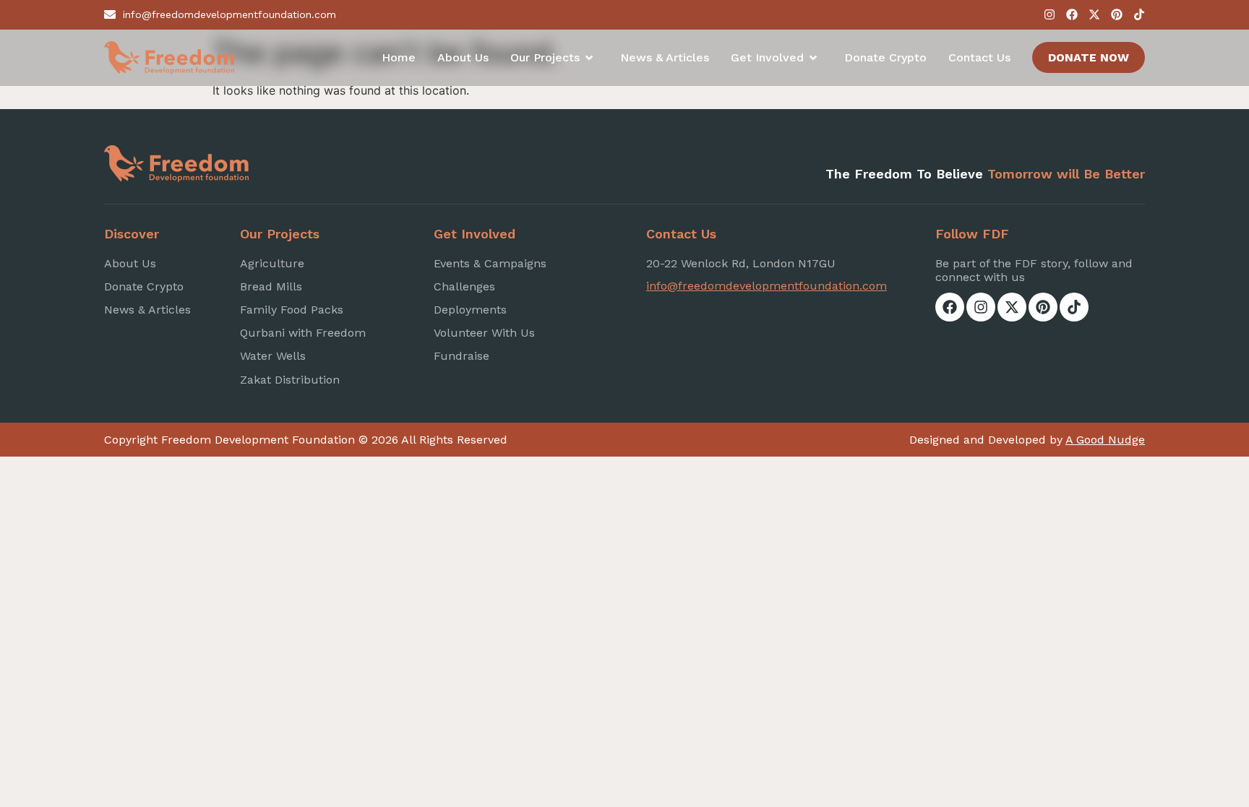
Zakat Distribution (290, 380)
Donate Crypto (885, 57)
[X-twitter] (1094, 14)
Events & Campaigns (490, 263)
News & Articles (664, 57)
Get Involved (767, 57)
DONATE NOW (1088, 57)
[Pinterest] (1117, 14)
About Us (463, 57)
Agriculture (272, 263)
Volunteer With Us (484, 333)
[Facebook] (1072, 14)
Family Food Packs (291, 309)
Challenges (464, 286)
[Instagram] (1049, 14)
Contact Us (979, 57)
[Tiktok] (1139, 14)
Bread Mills (271, 286)
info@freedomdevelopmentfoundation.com (229, 14)
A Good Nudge (1105, 439)
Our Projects (545, 57)
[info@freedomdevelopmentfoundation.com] (110, 14)
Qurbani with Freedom (303, 333)
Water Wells (273, 356)
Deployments (470, 309)
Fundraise (461, 356)
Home (399, 57)
